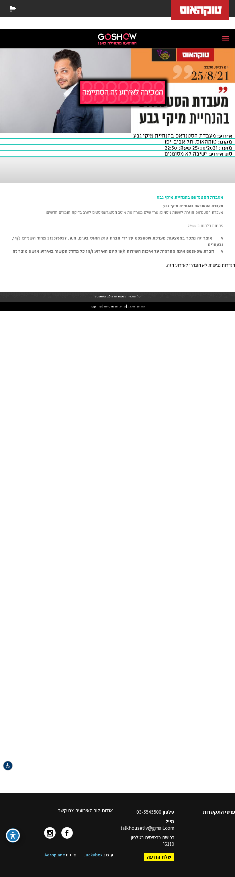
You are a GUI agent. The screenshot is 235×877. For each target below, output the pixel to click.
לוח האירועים (87, 810)
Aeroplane (54, 855)
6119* (168, 844)
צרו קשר (66, 810)
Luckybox (92, 855)
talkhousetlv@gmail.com (147, 828)
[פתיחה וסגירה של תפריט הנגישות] (13, 835)
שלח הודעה (159, 857)
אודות (107, 810)
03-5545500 (149, 812)
